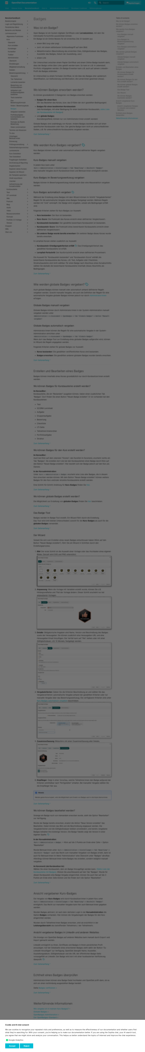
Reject (26, 1046)
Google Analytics (16, 1040)
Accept (12, 1046)
